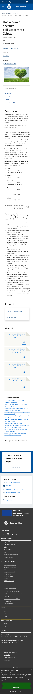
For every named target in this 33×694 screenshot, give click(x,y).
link (2, 680)
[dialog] (16, 681)
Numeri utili (7, 660)
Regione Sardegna (7, 2)
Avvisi (14, 13)
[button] (16, 691)
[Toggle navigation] (3, 7)
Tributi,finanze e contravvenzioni (13, 594)
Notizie (6, 611)
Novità (9, 13)
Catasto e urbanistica (9, 576)
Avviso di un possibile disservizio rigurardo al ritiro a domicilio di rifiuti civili (16, 426)
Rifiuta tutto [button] (16, 687)
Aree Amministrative (9, 544)
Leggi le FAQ (7, 655)
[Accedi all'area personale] (27, 2)
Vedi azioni (14, 48)
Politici (5, 552)
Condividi (5, 48)
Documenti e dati (8, 557)
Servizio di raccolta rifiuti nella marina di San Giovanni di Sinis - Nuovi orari (16, 409)
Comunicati (7, 614)
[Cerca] (30, 7)
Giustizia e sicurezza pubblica (12, 591)
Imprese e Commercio (9, 572)
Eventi (5, 626)
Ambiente (6, 596)
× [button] (31, 669)
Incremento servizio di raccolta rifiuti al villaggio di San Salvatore (15, 401)
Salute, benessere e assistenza (12, 599)
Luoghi (5, 623)
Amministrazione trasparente (12, 668)
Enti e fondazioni (8, 549)
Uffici (5, 547)
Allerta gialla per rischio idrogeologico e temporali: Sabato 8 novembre (15, 434)
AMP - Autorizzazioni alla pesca (13, 423)
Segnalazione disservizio (10, 652)
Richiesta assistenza (9, 657)
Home (3, 13)
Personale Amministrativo (11, 555)
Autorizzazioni (7, 601)
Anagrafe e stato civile (10, 565)
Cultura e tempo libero (10, 567)
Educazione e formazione (10, 589)
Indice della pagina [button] (10, 88)
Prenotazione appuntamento (11, 650)
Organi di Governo (9, 542)
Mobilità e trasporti (9, 581)
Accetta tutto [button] (16, 684)
